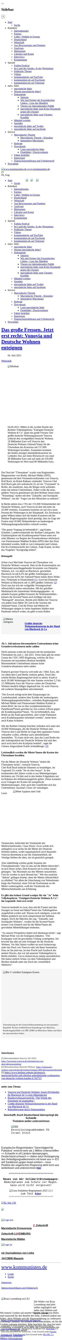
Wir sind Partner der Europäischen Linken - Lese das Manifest (37, 101)
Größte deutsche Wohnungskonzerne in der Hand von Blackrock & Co (42, 626)
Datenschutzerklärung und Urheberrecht (34, 160)
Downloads (20, 146)
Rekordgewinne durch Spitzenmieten (26, 1109)
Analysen (19, 48)
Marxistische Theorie (24, 134)
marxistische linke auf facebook (30, 129)
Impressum (19, 158)
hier (38, 1193)
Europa (17, 33)
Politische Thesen (23, 71)
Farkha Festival (21, 65)
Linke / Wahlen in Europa (27, 36)
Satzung (24, 97)
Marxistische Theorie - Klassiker (36, 137)
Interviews (19, 57)
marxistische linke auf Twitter (29, 126)
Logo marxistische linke (32, 149)
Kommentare (20, 59)
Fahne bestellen (22, 155)
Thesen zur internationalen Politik (37, 106)
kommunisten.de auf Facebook (29, 80)
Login (11, 1274)
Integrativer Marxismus (32, 140)
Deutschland (20, 39)
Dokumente (20, 94)
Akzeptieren (6, 1335)
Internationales (21, 31)
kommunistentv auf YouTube (28, 77)
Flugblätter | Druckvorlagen (34, 152)
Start (10, 22)
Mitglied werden (22, 120)
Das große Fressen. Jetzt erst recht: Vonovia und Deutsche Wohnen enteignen (27, 338)
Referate (18, 143)
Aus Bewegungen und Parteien (29, 45)
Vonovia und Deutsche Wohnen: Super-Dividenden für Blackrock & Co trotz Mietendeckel (33, 1093)
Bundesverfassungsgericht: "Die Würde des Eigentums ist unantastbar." (29, 1099)
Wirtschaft (19, 42)
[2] (55, 582)
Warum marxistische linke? (27, 91)
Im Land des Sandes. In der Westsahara (33, 68)
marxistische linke (23, 88)
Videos (17, 74)
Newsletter (13, 163)
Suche (17, 25)
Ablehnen (18, 1335)
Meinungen (19, 51)
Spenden (18, 123)
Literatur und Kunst (24, 54)
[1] (35, 579)
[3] (46, 746)
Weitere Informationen (11, 1338)
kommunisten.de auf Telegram (29, 82)
